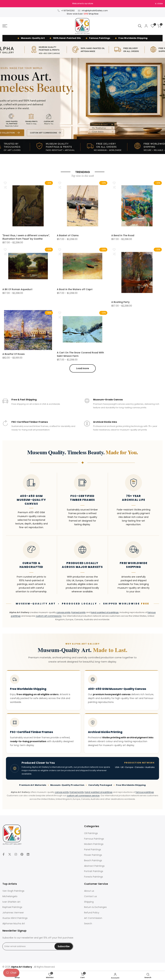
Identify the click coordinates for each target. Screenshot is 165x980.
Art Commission (93, 918)
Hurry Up (106, 3)
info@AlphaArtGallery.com (95, 10)
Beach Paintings (93, 860)
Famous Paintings (94, 838)
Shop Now (93, 13)
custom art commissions (49, 615)
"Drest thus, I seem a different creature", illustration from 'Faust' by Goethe (26, 237)
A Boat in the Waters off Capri (74, 289)
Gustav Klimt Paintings (15, 918)
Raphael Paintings (12, 907)
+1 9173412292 (68, 10)
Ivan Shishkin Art (11, 901)
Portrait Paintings (93, 871)
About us (89, 890)
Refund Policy (91, 912)
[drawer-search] (140, 26)
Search (88, 923)
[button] (5, 183)
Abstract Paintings (94, 866)
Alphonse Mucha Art (13, 923)
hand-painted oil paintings (105, 612)
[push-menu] (4, 26)
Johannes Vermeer (13, 912)
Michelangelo (9, 896)
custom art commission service (83, 795)
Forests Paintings (93, 876)
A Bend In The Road (122, 235)
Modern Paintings (93, 844)
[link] (82, 97)
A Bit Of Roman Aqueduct (17, 289)
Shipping (89, 901)
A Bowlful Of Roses (13, 354)
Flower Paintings (93, 855)
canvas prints (63, 612)
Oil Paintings (91, 833)
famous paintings (145, 792)
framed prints (78, 612)
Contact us (90, 896)
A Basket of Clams (68, 235)
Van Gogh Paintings (13, 890)
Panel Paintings (92, 849)
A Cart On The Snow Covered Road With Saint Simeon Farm (80, 354)
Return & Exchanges (95, 907)
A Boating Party (120, 302)
